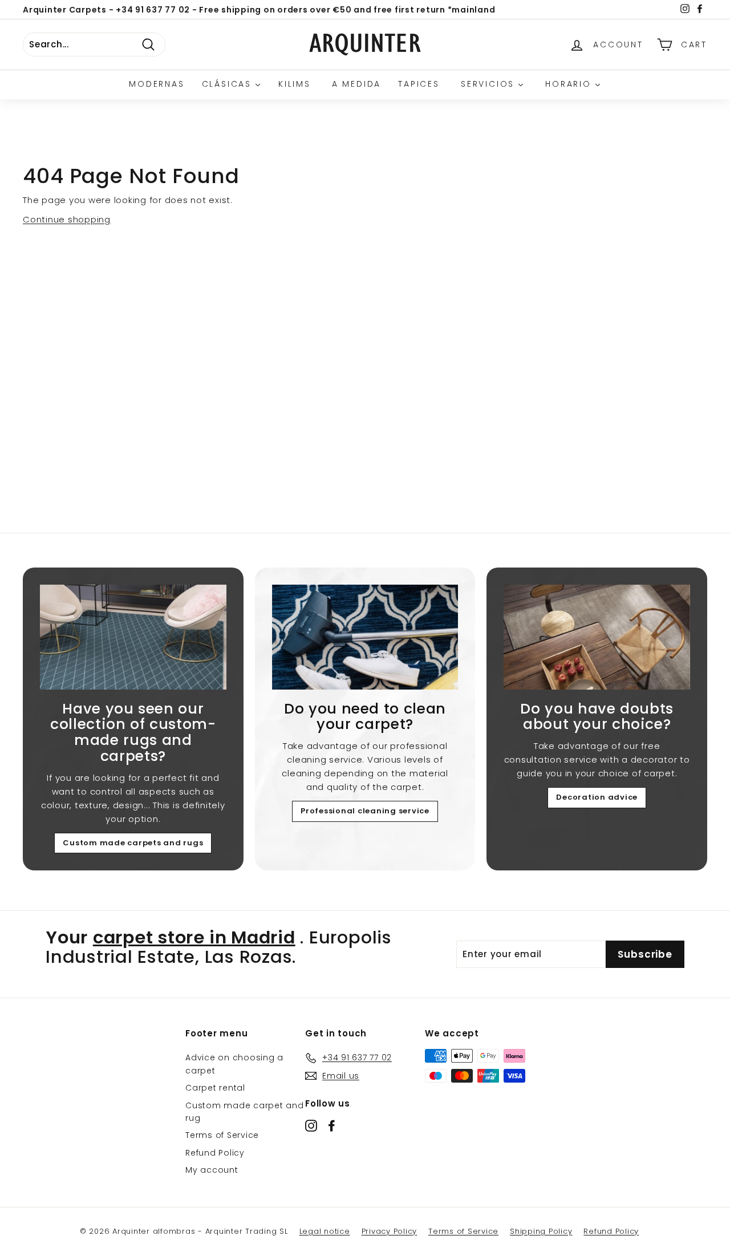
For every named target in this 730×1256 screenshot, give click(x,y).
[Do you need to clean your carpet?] (365, 637)
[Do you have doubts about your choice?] (597, 637)
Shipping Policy (541, 1231)
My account (211, 1170)
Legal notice (324, 1231)
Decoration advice (597, 797)
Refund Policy (215, 1152)
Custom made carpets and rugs (133, 842)
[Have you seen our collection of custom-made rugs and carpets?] (133, 637)
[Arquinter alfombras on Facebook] (332, 1125)
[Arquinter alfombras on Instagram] (311, 1125)
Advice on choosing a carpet (234, 1064)
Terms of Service (222, 1135)
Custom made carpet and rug (244, 1112)
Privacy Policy (389, 1231)
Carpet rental (215, 1087)
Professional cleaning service (365, 810)
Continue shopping (67, 219)
